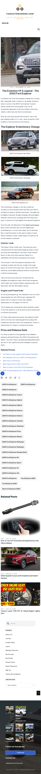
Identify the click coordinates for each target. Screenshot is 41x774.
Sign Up (8, 670)
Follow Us (20, 752)
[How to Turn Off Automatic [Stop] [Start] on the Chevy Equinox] (20, 518)
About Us (9, 634)
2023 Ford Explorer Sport (11, 463)
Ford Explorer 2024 (9, 483)
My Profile (9, 658)
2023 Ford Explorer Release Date (14, 452)
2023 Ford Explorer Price (11, 431)
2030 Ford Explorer (9, 478)
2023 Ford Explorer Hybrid (12, 400)
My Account (10, 654)
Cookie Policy (10, 642)
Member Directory (12, 650)
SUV (11, 87)
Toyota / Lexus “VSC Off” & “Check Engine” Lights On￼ (20, 612)
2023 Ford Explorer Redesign (13, 442)
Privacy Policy (10, 662)
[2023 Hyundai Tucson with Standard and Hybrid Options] (20, 559)
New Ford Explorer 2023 (11, 489)
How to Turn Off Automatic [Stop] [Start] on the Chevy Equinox (20, 542)
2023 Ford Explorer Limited (12, 421)
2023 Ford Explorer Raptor (12, 436)
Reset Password (11, 666)
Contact (8, 638)
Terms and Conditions (13, 674)
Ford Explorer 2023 (28, 478)
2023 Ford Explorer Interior (12, 410)
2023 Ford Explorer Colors (12, 395)
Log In (8, 646)
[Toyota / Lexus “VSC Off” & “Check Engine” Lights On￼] (20, 594)
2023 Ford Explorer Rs (10, 457)
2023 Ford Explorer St (10, 468)
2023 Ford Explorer (9, 384)
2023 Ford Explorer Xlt (10, 473)
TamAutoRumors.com (27, 769)
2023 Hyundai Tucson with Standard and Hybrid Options (19, 577)
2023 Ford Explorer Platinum (13, 426)
